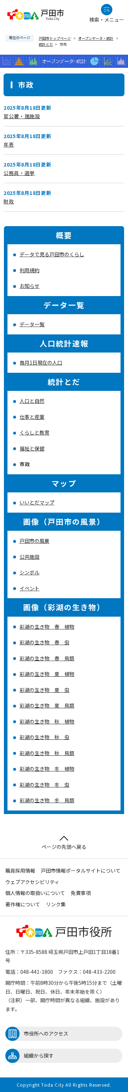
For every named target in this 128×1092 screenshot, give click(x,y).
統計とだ (46, 44)
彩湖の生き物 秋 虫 (44, 737)
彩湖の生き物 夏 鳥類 (47, 705)
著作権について (22, 904)
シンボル (29, 572)
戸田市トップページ (55, 38)
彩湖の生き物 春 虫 (44, 642)
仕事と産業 (32, 416)
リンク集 (56, 904)
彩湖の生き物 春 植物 (47, 626)
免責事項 (81, 892)
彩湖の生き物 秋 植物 (47, 721)
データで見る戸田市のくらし (52, 254)
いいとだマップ (37, 502)
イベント (29, 588)
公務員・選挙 (19, 172)
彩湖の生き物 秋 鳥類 (47, 753)
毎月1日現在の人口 (41, 362)
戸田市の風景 (34, 540)
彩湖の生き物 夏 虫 (44, 689)
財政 (9, 201)
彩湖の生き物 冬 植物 (47, 768)
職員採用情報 (20, 870)
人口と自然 (32, 400)
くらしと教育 (34, 432)
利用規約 (29, 270)
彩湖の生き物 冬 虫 (44, 784)
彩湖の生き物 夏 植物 (47, 673)
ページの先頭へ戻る (64, 846)
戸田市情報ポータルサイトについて (81, 870)
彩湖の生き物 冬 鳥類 (47, 800)
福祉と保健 (32, 448)
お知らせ (29, 285)
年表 (9, 144)
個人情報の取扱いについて (35, 892)
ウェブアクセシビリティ (32, 881)
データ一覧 (32, 324)
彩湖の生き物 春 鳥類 (47, 658)
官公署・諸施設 (22, 116)
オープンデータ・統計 (95, 38)
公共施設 (29, 556)
